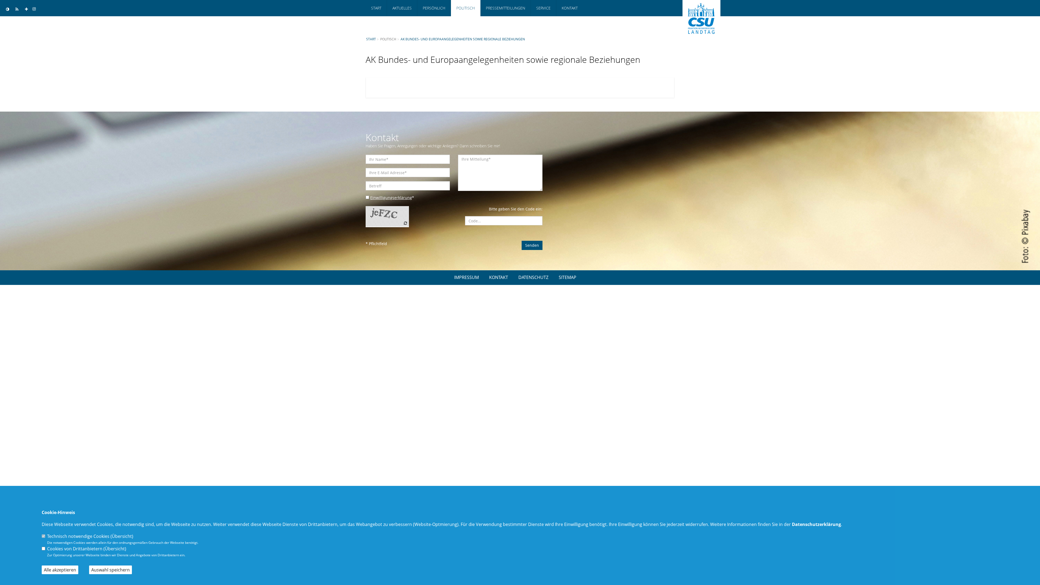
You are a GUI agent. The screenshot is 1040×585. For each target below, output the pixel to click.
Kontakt (570, 8)
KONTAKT (498, 277)
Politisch (465, 8)
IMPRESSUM (466, 277)
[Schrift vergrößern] (26, 9)
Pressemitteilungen (505, 8)
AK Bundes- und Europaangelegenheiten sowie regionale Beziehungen (463, 39)
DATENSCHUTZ (533, 277)
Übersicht (122, 536)
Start (376, 8)
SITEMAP (567, 277)
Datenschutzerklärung (816, 524)
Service (543, 8)
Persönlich (434, 8)
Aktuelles (402, 8)
